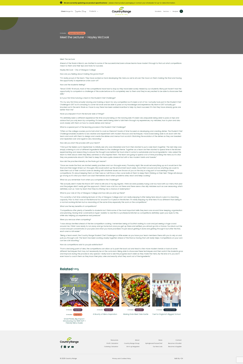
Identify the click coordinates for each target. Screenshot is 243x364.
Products (92, 11)
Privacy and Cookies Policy (121, 358)
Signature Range (80, 11)
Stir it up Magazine (132, 346)
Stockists (158, 11)
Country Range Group (131, 343)
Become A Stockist (175, 343)
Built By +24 (178, 358)
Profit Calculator (112, 343)
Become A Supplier (175, 346)
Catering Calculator (111, 346)
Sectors (166, 11)
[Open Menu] (181, 11)
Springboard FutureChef (153, 343)
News (160, 340)
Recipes (175, 11)
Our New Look (157, 346)
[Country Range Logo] (121, 11)
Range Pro (67, 11)
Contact (179, 340)
